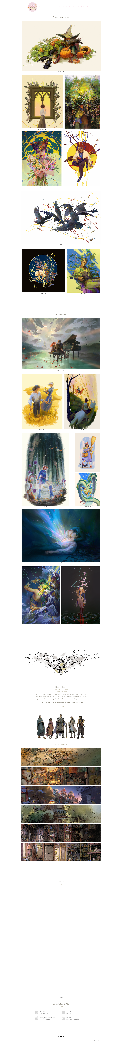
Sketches (83, 7)
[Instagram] (58, 1036)
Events (61, 881)
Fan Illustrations (61, 314)
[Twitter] (61, 1036)
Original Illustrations (61, 17)
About (93, 7)
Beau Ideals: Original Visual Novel (71, 7)
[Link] (63, 1036)
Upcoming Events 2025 (61, 1004)
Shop (88, 7)
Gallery (59, 7)
